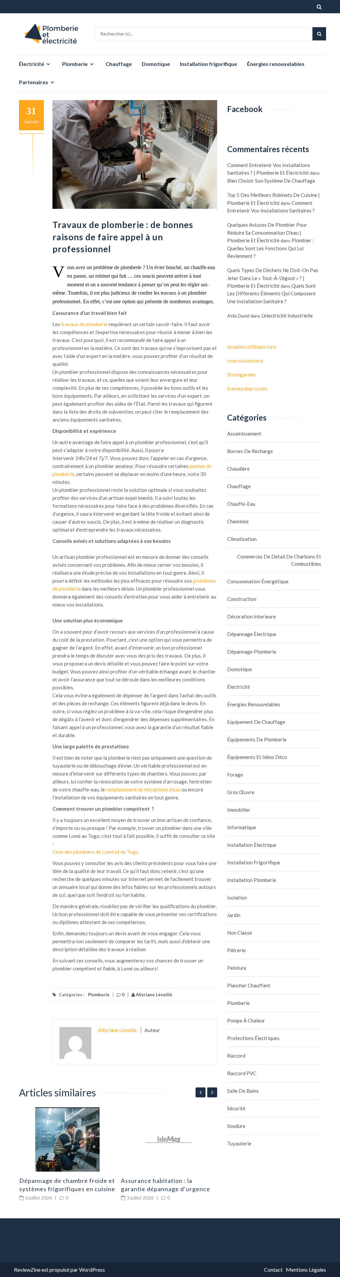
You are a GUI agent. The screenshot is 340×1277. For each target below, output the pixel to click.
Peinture (236, 968)
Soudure (236, 1126)
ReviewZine (27, 1269)
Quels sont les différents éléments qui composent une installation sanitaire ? (271, 293)
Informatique (241, 827)
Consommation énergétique (258, 581)
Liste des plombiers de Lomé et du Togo (95, 852)
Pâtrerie (236, 950)
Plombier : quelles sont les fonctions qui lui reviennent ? (270, 248)
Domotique (156, 64)
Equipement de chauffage (256, 722)
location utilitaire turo (251, 347)
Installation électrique (251, 845)
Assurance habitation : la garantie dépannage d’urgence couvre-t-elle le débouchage (165, 1189)
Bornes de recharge (250, 451)
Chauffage (119, 64)
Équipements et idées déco (257, 757)
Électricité (31, 64)
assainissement (244, 433)
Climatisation (242, 539)
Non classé (239, 933)
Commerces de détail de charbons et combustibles (279, 560)
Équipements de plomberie (257, 739)
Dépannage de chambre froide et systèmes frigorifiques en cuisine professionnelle (67, 1189)
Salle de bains (243, 1091)
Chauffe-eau (241, 504)
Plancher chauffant (248, 985)
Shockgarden (241, 374)
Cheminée (238, 521)
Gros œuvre (240, 792)
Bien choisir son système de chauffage (271, 181)
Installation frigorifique (208, 64)
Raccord (236, 1056)
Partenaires (33, 82)
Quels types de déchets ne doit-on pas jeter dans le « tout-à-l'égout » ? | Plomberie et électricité (272, 278)
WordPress (92, 1269)
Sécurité (236, 1108)
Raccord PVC (241, 1073)
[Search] (319, 33)
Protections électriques (253, 1038)
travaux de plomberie (84, 324)
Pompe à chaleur (246, 1020)
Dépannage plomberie (251, 652)
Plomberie (75, 64)
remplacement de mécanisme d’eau (142, 789)
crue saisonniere (245, 361)
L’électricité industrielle (287, 316)
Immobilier (238, 810)
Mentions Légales (306, 1269)
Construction (241, 599)
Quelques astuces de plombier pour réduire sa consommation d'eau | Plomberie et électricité (267, 232)
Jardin (233, 915)
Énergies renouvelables (275, 64)
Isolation (237, 897)
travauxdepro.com (247, 388)
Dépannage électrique (251, 634)
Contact (273, 1269)
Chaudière (238, 469)
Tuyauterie (239, 1143)
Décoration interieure (251, 616)
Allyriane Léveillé (153, 994)
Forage (235, 775)
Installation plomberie (251, 880)
